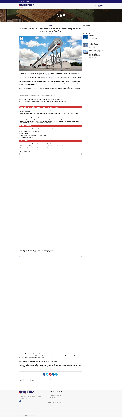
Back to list (50, 380)
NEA (50, 25)
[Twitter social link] (47, 374)
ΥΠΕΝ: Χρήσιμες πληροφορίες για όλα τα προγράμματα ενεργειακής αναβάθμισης (95, 37)
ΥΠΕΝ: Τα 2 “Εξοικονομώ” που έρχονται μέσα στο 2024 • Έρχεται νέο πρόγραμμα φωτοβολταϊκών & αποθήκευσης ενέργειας (96, 53)
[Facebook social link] (102, 1)
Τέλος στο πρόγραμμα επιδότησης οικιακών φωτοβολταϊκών (94, 44)
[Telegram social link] (56, 374)
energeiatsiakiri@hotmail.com (24, 1)
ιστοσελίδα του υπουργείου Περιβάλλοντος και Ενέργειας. (48, 74)
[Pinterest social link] (50, 374)
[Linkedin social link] (53, 374)
